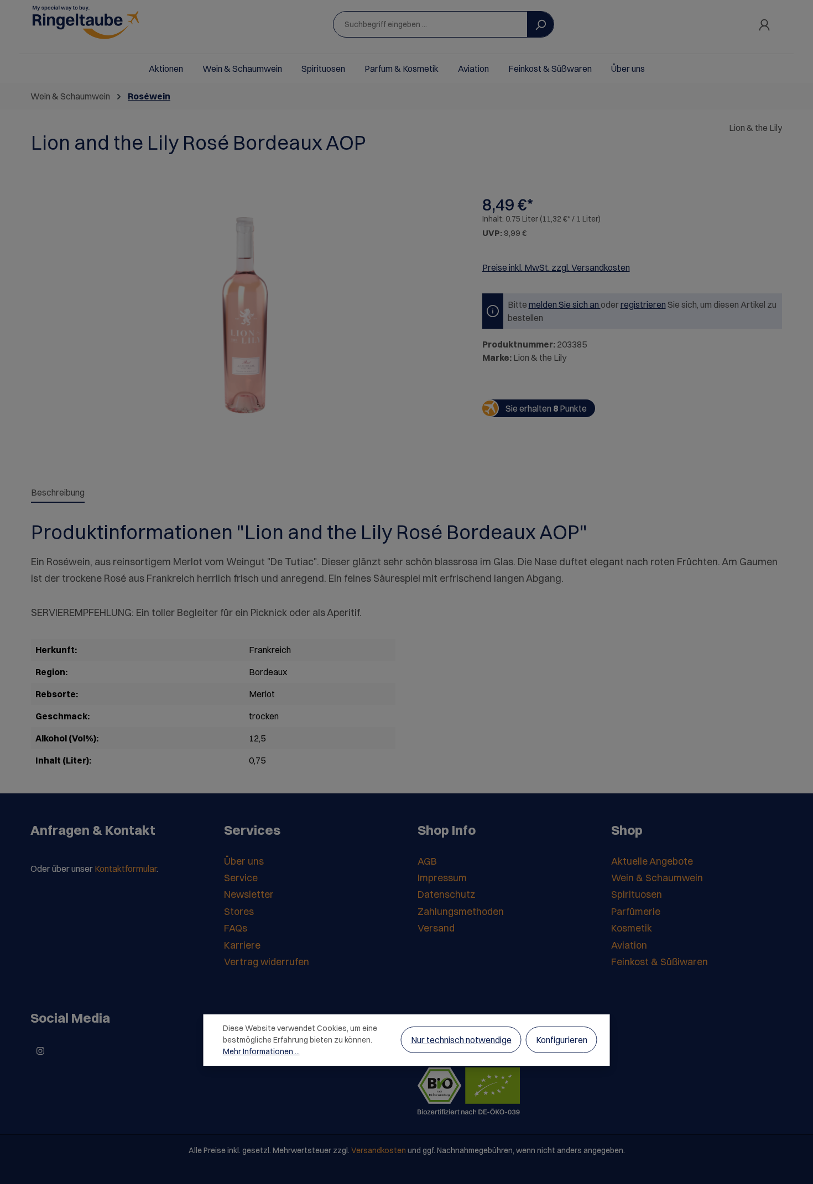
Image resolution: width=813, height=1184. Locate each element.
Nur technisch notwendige (461, 1039)
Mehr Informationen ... (261, 1051)
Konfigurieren (561, 1039)
